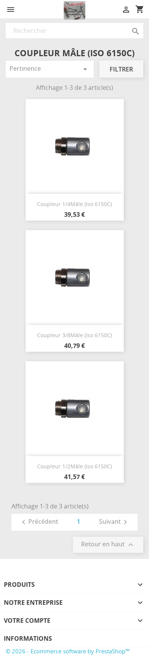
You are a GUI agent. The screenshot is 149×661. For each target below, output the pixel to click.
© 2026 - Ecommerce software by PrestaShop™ (68, 651)
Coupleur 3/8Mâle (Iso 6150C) (74, 335)
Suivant (114, 522)
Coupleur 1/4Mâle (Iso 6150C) (74, 204)
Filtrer (121, 69)
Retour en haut (108, 545)
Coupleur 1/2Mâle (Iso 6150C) (74, 466)
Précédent (38, 522)
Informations (28, 638)
